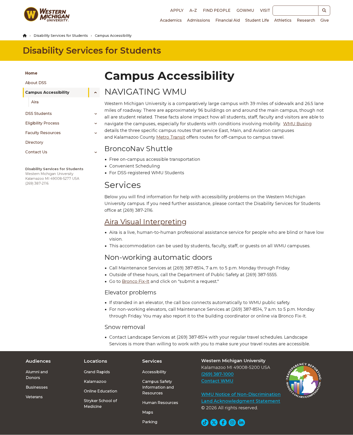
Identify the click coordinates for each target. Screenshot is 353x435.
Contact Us (36, 152)
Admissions (198, 20)
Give (324, 20)
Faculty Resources (43, 132)
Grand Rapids (97, 372)
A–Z (193, 10)
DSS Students (38, 113)
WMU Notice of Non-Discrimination (241, 394)
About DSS (35, 83)
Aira (35, 102)
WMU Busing (297, 123)
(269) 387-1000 (217, 374)
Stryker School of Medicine (100, 403)
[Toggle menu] (94, 92)
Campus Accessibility (47, 92)
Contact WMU (217, 381)
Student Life (257, 20)
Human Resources (160, 402)
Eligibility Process (42, 123)
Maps (147, 412)
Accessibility (154, 372)
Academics (171, 20)
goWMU (245, 10)
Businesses (37, 387)
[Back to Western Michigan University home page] (46, 15)
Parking (149, 422)
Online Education (100, 391)
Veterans (34, 397)
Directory (34, 142)
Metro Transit (170, 137)
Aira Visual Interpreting (145, 221)
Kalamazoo (95, 381)
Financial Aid (227, 20)
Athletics (283, 20)
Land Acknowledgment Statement (240, 401)
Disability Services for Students (61, 35)
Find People (217, 10)
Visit (265, 10)
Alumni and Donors (37, 375)
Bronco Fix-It (135, 281)
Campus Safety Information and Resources (158, 387)
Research (306, 20)
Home (31, 73)
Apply (176, 10)
